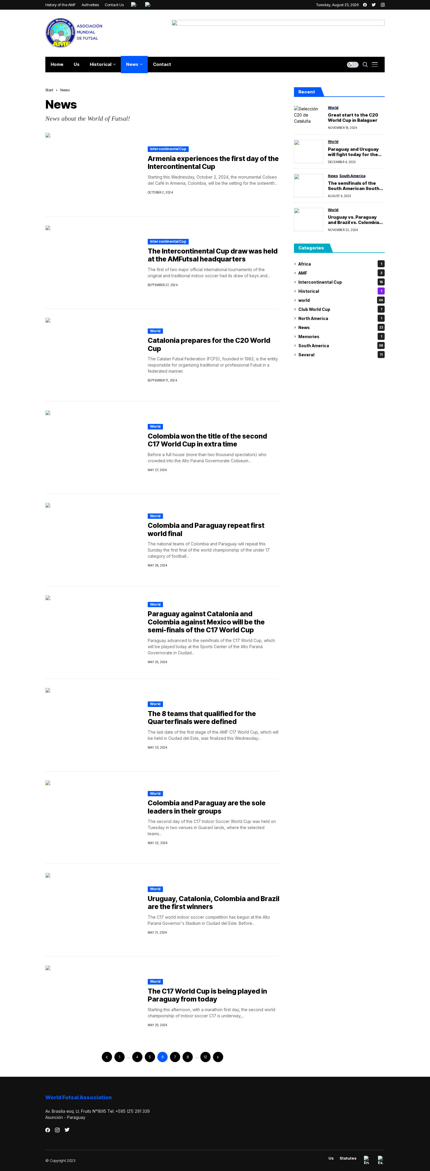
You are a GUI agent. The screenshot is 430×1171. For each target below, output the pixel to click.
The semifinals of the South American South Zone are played (353, 186)
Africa (340, 263)
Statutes (348, 1158)
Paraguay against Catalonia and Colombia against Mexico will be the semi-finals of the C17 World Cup (206, 622)
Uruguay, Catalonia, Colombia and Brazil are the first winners (213, 903)
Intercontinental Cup (168, 149)
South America (340, 345)
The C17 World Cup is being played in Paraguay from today (207, 995)
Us (331, 1158)
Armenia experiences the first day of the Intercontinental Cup (213, 163)
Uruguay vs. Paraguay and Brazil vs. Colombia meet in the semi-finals (354, 220)
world (155, 331)
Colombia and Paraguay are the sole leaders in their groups (207, 807)
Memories (340, 336)
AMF (340, 273)
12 (205, 1057)
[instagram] (383, 5)
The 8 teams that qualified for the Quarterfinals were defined (202, 718)
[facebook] (365, 5)
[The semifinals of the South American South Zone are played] (308, 185)
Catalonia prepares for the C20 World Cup (209, 344)
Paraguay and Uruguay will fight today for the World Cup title (353, 152)
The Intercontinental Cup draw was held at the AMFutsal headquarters (213, 255)
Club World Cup (340, 309)
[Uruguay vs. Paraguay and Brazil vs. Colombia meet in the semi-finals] (308, 219)
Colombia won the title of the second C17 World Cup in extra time (207, 440)
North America (340, 318)
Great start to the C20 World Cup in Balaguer (353, 117)
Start (49, 90)
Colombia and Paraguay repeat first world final (206, 529)
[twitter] (374, 4)
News (65, 90)
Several (340, 354)
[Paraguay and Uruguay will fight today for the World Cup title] (308, 151)
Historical (340, 291)
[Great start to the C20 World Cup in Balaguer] (308, 117)
